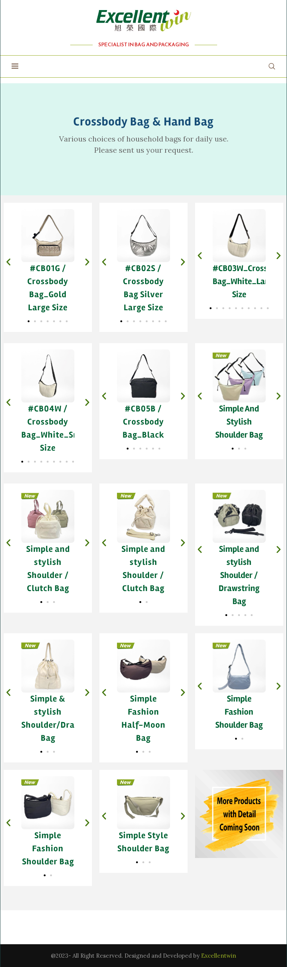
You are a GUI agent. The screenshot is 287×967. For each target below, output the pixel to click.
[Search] (271, 66)
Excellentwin (218, 955)
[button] (8, 262)
